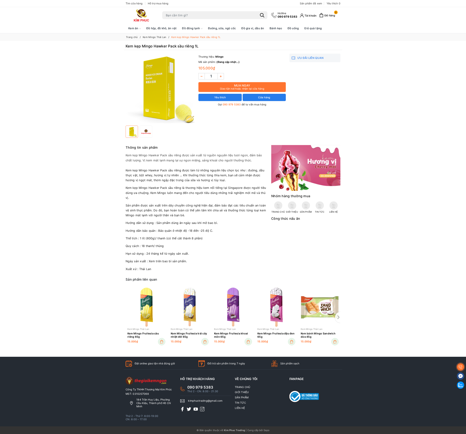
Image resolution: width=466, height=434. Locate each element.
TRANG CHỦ (242, 387)
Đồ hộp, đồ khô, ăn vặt (161, 28)
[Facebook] (182, 409)
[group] (160, 89)
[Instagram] (202, 409)
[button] (337, 317)
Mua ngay (242, 87)
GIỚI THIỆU (242, 392)
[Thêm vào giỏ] (161, 341)
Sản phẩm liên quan (141, 279)
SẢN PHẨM (241, 397)
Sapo (266, 430)
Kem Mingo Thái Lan (138, 329)
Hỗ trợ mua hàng (158, 3)
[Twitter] (189, 409)
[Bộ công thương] (314, 396)
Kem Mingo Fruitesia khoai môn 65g (231, 335)
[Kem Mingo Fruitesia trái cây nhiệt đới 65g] (189, 307)
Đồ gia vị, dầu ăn (252, 28)
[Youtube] (195, 409)
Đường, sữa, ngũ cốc (222, 28)
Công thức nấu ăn (285, 218)
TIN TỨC (240, 402)
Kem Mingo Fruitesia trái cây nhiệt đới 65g (189, 335)
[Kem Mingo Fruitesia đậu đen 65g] (276, 307)
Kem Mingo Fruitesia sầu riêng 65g (143, 335)
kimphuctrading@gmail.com (205, 400)
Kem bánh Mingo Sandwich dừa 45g (318, 335)
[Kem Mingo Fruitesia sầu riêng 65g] (146, 307)
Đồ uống (293, 28)
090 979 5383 (287, 15)
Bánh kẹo (276, 28)
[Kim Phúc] (142, 15)
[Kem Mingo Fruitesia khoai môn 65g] (233, 307)
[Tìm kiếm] (262, 15)
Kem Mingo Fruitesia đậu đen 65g (276, 335)
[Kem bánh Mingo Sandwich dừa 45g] (319, 307)
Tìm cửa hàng (134, 3)
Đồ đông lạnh (191, 28)
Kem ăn (133, 28)
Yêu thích (333, 3)
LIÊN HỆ (240, 407)
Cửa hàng (264, 97)
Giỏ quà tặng (313, 28)
